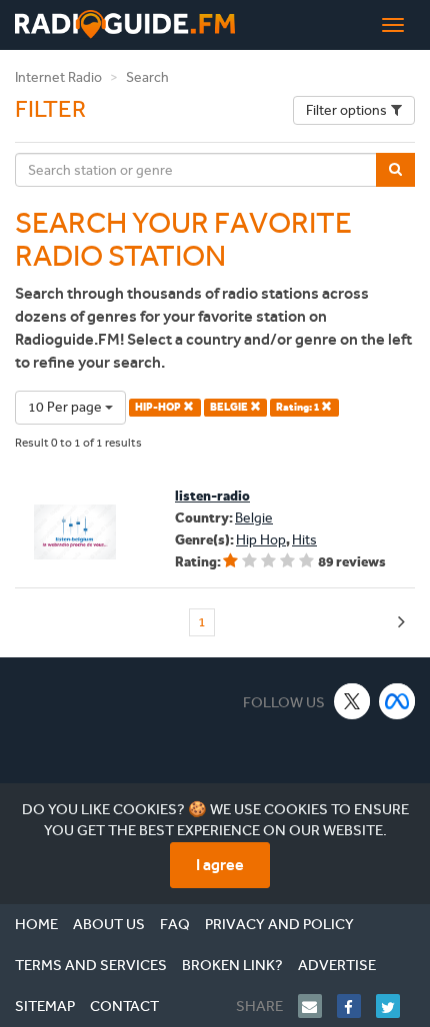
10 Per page (66, 407)
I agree (220, 864)
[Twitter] (395, 1006)
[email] (317, 1006)
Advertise (337, 965)
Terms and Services (91, 965)
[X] (352, 700)
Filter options (346, 110)
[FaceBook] (356, 1006)
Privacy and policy (279, 924)
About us (109, 924)
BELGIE (230, 407)
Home (36, 924)
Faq (175, 924)
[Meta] (397, 700)
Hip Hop (261, 539)
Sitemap (45, 1006)
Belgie (254, 518)
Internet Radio (58, 77)
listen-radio (212, 496)
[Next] (401, 622)
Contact (124, 1006)
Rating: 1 (298, 407)
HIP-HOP (159, 407)
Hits (304, 539)
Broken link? (232, 965)
